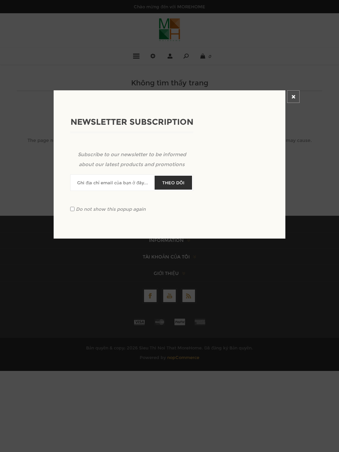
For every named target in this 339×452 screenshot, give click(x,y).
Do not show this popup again (111, 209)
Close (293, 96)
